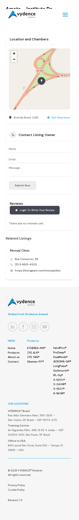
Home (11, 348)
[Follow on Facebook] (23, 326)
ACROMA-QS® (62, 361)
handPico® (60, 348)
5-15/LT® (59, 388)
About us (14, 357)
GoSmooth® (61, 370)
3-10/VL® (59, 379)
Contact (13, 361)
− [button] (14, 59)
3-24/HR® (59, 384)
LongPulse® (60, 366)
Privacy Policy (16, 485)
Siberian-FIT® (35, 361)
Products (14, 352)
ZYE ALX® (33, 352)
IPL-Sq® (58, 375)
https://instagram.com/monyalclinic (38, 270)
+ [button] (14, 53)
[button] (8, 266)
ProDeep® (59, 352)
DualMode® (60, 357)
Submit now (22, 185)
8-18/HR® (59, 393)
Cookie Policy (16, 489)
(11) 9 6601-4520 (26, 264)
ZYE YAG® (33, 357)
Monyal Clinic (20, 251)
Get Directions (60, 117)
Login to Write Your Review (37, 210)
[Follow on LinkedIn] (12, 326)
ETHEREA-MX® (36, 348)
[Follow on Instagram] (34, 326)
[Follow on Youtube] (44, 326)
